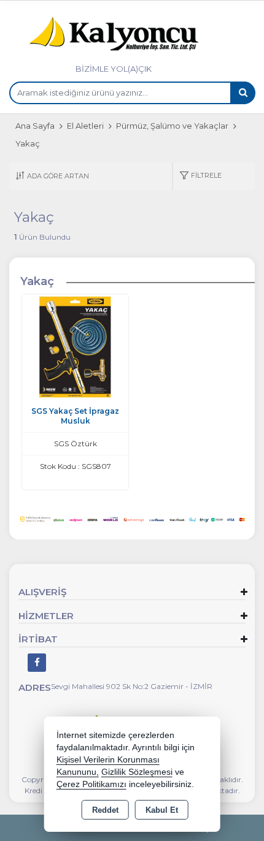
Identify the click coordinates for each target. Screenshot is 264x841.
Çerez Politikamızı (91, 784)
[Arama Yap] (242, 93)
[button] (200, 176)
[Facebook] (37, 662)
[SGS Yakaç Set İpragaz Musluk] (75, 346)
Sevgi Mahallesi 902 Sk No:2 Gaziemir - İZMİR (131, 686)
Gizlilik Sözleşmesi (137, 772)
